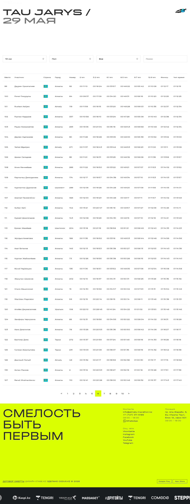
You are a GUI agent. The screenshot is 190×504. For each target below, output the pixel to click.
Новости (93, 2)
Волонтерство (108, 2)
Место (7, 77)
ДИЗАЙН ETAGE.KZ (35, 481)
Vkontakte (129, 431)
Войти (184, 2)
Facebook (128, 437)
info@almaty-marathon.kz (137, 412)
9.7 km (137, 77)
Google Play (164, 481)
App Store (180, 481)
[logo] (12, 2)
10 (122, 393)
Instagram (129, 434)
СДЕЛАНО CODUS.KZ (58, 481)
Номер (72, 77)
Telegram (128, 443)
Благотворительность (75, 2)
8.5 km (123, 77)
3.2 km (96, 77)
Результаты (54, 2)
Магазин (160, 2)
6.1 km (110, 77)
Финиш (164, 77)
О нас (122, 2)
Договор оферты (13, 481)
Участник (19, 77)
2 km (82, 77)
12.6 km (152, 77)
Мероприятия (38, 2)
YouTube (127, 440)
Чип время (178, 77)
